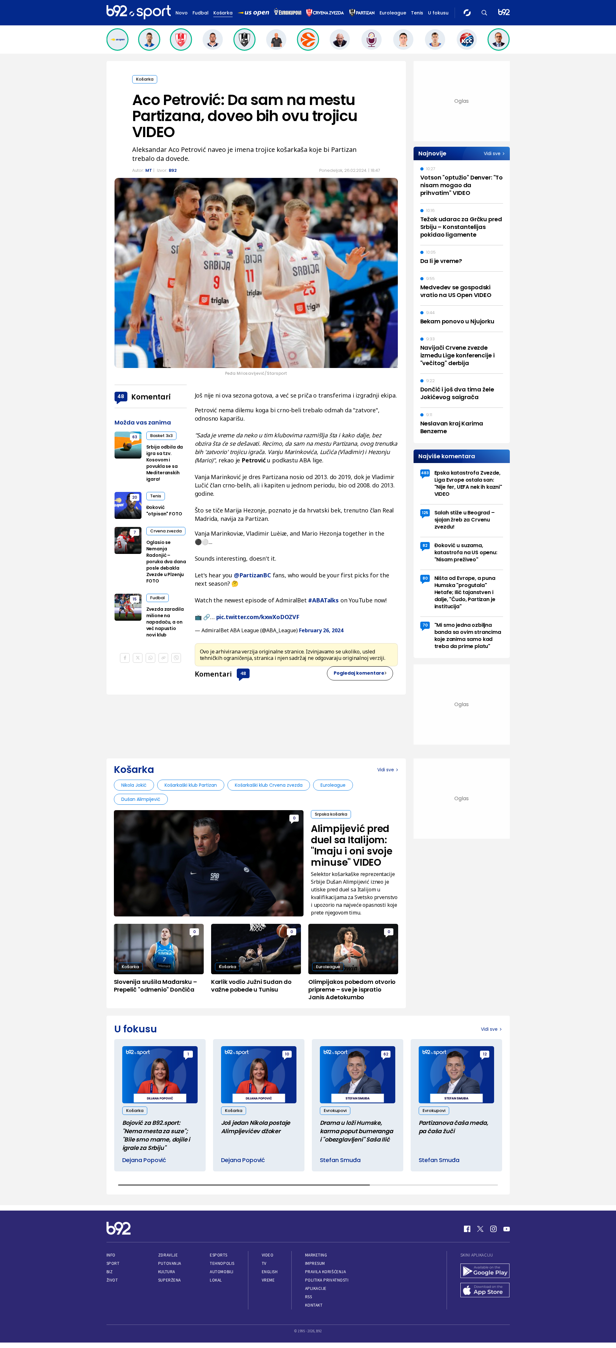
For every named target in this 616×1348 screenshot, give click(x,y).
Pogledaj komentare (359, 673)
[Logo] (139, 12)
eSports (218, 1255)
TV (264, 1263)
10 (287, 1054)
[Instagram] (493, 1229)
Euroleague (393, 13)
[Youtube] (506, 1229)
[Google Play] (485, 1272)
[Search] (484, 12)
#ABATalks (323, 600)
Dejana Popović (144, 1160)
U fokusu (438, 13)
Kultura (166, 1271)
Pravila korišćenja (325, 1271)
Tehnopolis (222, 1263)
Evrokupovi (335, 1110)
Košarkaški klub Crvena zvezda (269, 785)
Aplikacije (316, 1288)
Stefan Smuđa (340, 1160)
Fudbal (201, 13)
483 (425, 473)
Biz (110, 1271)
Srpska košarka (331, 814)
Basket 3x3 (161, 436)
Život (112, 1280)
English (270, 1271)
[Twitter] (480, 1229)
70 (425, 625)
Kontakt (314, 1305)
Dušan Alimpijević (140, 799)
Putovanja (169, 1263)
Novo (181, 13)
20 (134, 497)
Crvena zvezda (166, 531)
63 (134, 437)
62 (385, 1054)
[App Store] (485, 1291)
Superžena (169, 1280)
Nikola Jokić (134, 785)
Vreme (268, 1280)
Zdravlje (168, 1255)
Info (111, 1255)
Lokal (216, 1280)
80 (425, 578)
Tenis (417, 13)
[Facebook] (467, 1229)
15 (135, 599)
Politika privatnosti (327, 1280)
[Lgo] (504, 12)
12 (485, 1054)
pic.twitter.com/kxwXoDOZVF (257, 617)
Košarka (223, 13)
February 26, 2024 (321, 630)
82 (425, 545)
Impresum (315, 1263)
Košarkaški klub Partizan (191, 785)
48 (243, 673)
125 (425, 512)
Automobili (221, 1271)
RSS (308, 1297)
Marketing (316, 1255)
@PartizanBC (252, 575)
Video (268, 1255)
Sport (113, 1263)
